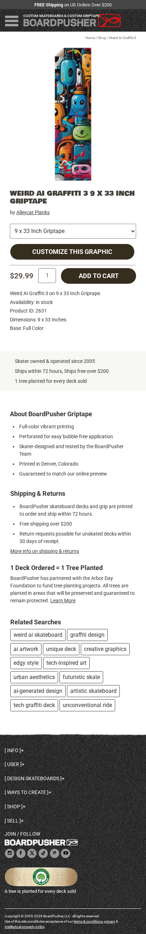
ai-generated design (37, 691)
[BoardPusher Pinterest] (54, 853)
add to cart (99, 275)
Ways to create (26, 792)
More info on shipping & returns (44, 551)
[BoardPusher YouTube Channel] (65, 853)
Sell (12, 821)
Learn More (62, 600)
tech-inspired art (66, 662)
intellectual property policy (24, 926)
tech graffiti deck (34, 705)
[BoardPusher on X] (31, 853)
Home (90, 38)
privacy (109, 921)
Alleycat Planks (33, 212)
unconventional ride (87, 705)
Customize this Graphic (72, 251)
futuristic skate (81, 677)
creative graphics (105, 649)
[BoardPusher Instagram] (9, 853)
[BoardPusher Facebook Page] (21, 853)
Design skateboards (33, 778)
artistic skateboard (93, 691)
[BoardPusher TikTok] (43, 853)
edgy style (26, 662)
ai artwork (25, 649)
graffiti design (87, 634)
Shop (102, 38)
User (13, 764)
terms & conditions (88, 921)
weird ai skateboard (37, 634)
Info (12, 750)
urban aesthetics (34, 677)
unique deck (61, 649)
